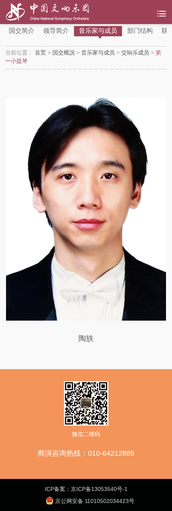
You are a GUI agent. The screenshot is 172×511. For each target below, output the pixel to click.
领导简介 (56, 30)
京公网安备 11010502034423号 (94, 501)
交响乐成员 (135, 52)
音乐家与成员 (98, 30)
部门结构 (140, 30)
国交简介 (21, 30)
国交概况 (63, 52)
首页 (40, 52)
